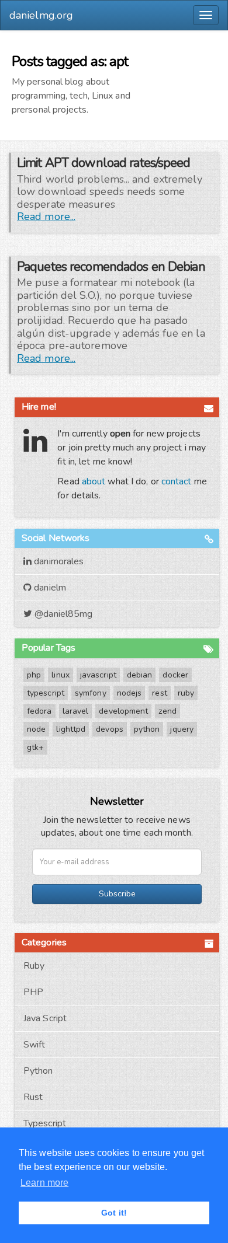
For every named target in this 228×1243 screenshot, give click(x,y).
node (36, 729)
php (34, 674)
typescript (45, 693)
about (94, 481)
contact (176, 481)
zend (167, 711)
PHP (33, 992)
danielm (49, 587)
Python (38, 1070)
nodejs (129, 693)
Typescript (44, 1123)
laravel (76, 711)
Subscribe (117, 893)
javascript (98, 674)
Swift (34, 1044)
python (147, 729)
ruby (186, 693)
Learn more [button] (44, 1183)
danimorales (58, 561)
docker (175, 674)
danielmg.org (41, 15)
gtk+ (35, 747)
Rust (33, 1097)
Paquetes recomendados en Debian (111, 267)
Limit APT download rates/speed (104, 163)
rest (159, 693)
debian (140, 674)
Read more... (46, 217)
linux (60, 674)
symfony (90, 693)
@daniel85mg (62, 613)
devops (109, 729)
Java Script (45, 1018)
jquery (182, 729)
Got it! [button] (114, 1212)
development (123, 711)
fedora (39, 711)
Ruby (33, 965)
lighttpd (70, 729)
